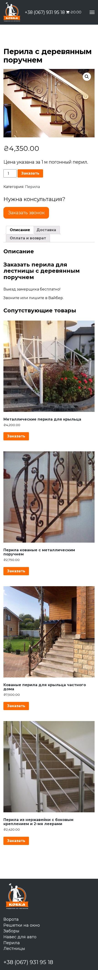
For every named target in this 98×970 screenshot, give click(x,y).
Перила (32, 187)
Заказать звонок (26, 212)
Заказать (30, 173)
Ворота (11, 919)
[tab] (20, 230)
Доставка (46, 230)
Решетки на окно (21, 925)
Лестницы (14, 948)
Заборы (11, 930)
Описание (20, 230)
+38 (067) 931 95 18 (45, 12)
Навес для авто (19, 936)
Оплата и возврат (28, 238)
